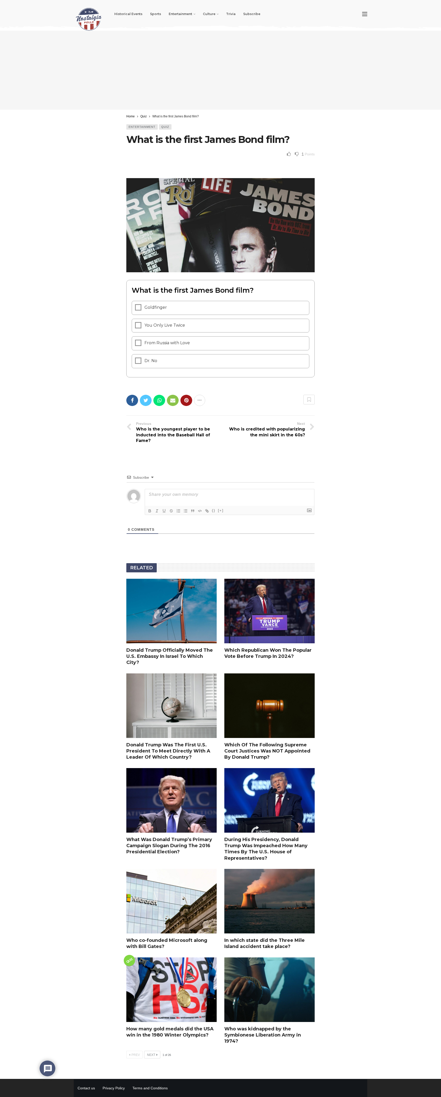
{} (213, 510)
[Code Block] (199, 511)
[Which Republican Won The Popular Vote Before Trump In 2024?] (269, 611)
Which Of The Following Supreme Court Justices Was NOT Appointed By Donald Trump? (267, 751)
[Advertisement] (220, 70)
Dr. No (150, 360)
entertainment (142, 126)
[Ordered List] (178, 511)
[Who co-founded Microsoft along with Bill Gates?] (171, 901)
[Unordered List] (185, 511)
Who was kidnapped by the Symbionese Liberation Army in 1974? (262, 1035)
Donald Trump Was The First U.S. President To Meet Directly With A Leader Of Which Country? (168, 751)
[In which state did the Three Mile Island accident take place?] (269, 901)
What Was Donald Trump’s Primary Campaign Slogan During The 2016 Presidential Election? (169, 846)
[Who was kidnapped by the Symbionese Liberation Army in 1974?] (269, 989)
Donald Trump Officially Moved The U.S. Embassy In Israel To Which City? (169, 656)
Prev (135, 1055)
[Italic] (157, 511)
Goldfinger (155, 307)
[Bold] (149, 511)
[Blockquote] (192, 511)
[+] (221, 510)
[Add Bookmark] (309, 399)
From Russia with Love (167, 342)
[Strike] (171, 511)
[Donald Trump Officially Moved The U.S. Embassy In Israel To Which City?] (171, 611)
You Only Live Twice (164, 325)
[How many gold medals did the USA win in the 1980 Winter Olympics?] (171, 989)
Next (151, 1055)
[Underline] (164, 511)
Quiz (165, 126)
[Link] (207, 511)
